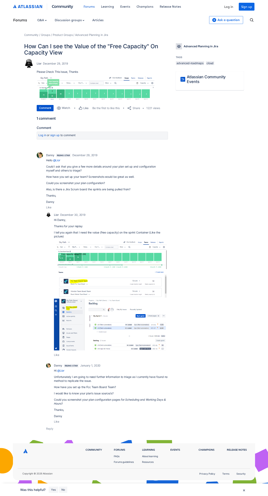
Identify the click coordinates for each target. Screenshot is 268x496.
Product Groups (63, 34)
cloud (210, 63)
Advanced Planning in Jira (91, 34)
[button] (95, 88)
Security (241, 473)
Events (125, 6)
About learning (150, 456)
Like (48, 207)
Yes (53, 489)
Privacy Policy (207, 473)
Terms (225, 473)
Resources (148, 461)
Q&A (41, 20)
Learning (107, 6)
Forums (89, 6)
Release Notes (170, 6)
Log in (228, 7)
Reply (49, 428)
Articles (97, 20)
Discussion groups (69, 20)
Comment (45, 107)
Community (62, 6)
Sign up (246, 7)
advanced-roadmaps (190, 63)
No (63, 489)
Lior (39, 63)
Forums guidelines (124, 461)
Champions (145, 6)
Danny (50, 155)
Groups (45, 34)
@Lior (56, 160)
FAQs (116, 456)
